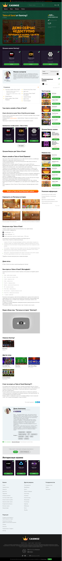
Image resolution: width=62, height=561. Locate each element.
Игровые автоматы (6, 495)
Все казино (21, 145)
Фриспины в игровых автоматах (48, 199)
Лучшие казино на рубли (8, 499)
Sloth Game (54, 93)
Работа (47, 487)
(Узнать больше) (44, 559)
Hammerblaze (54, 106)
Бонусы (17, 9)
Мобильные (26, 505)
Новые (4, 485)
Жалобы (26, 510)
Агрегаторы (26, 493)
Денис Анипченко (8, 80)
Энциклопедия (5, 508)
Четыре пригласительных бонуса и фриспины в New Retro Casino (55, 133)
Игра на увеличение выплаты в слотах (50, 201)
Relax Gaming (18, 367)
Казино (6, 9)
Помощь (4, 524)
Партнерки (48, 489)
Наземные (26, 495)
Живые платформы (28, 491)
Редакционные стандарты (8, 528)
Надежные (5, 493)
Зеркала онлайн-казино (7, 501)
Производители (27, 485)
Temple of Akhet (55, 181)
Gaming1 (4, 350)
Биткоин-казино (6, 505)
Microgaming (30, 367)
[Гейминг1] (58, 74)
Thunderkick (54, 101)
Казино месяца (27, 497)
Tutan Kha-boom (55, 113)
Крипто (25, 489)
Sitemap (4, 530)
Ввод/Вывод (26, 487)
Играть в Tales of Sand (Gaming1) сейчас (20, 191)
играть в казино (13, 118)
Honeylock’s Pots (55, 161)
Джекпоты (5, 491)
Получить (55, 139)
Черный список (6, 487)
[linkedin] (14, 411)
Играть (11, 64)
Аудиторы (26, 503)
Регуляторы (26, 501)
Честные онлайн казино (7, 497)
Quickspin (53, 156)
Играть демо (9, 345)
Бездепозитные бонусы (7, 503)
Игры (11, 9)
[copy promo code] (10, 471)
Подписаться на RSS (35, 555)
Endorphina (54, 94)
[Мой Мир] (39, 402)
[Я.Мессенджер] (36, 402)
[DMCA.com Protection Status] (30, 552)
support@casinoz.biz (48, 1)
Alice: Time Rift (55, 119)
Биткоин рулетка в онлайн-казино (49, 194)
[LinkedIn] (37, 402)
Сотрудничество (49, 485)
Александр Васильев (16, 441)
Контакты (5, 526)
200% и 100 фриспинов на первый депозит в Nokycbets (55, 143)
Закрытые (5, 489)
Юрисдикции (26, 499)
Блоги (25, 508)
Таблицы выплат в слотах (47, 203)
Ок (49, 559)
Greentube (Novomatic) (7, 367)
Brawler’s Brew (55, 174)
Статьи (23, 9)
